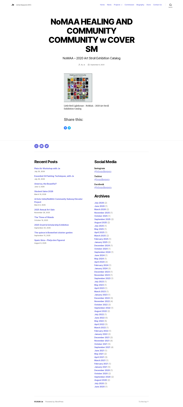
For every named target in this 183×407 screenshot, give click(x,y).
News (109, 5)
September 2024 (102, 252)
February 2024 (101, 265)
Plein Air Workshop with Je (47, 168)
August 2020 (100, 380)
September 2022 (102, 308)
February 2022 (101, 331)
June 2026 (99, 206)
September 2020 (102, 377)
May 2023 (99, 285)
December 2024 (102, 245)
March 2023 (100, 291)
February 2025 (101, 239)
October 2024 (101, 249)
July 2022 (99, 314)
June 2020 (99, 386)
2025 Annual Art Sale (44, 209)
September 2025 (102, 219)
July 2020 (99, 383)
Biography (140, 5)
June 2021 (99, 350)
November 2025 (102, 213)
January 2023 (101, 295)
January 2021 (100, 367)
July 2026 (99, 203)
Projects (117, 5)
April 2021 (99, 357)
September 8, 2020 (97, 65)
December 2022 (102, 298)
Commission (129, 5)
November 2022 (102, 301)
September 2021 (102, 347)
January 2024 (101, 268)
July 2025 (99, 226)
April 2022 (99, 324)
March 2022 (100, 327)
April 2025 (99, 232)
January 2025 (101, 242)
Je (12, 5)
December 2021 (102, 337)
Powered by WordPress (54, 402)
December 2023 (102, 272)
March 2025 (100, 235)
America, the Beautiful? (45, 184)
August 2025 (100, 222)
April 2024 (99, 262)
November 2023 (102, 275)
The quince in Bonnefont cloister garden (53, 232)
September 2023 (102, 278)
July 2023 (99, 281)
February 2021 (101, 364)
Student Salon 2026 (43, 191)
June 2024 (99, 255)
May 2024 (99, 259)
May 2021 (99, 354)
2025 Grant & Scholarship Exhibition (51, 225)
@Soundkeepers (102, 179)
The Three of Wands (44, 217)
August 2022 (100, 311)
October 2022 (101, 304)
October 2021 (100, 344)
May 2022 (99, 321)
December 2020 (102, 370)
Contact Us (157, 5)
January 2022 (101, 334)
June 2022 (99, 318)
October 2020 (101, 373)
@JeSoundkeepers (102, 171)
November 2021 (102, 341)
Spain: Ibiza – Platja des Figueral (49, 240)
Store (148, 5)
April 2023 (99, 288)
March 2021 (100, 360)
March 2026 (100, 209)
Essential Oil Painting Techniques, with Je (54, 176)
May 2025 (99, 229)
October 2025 (101, 216)
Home (102, 5)
